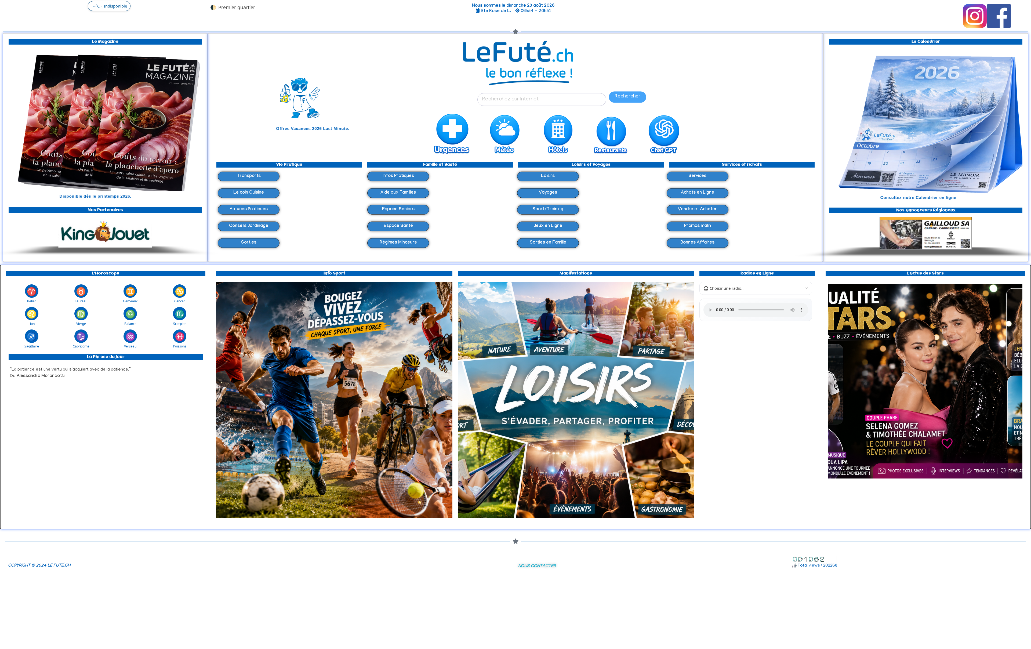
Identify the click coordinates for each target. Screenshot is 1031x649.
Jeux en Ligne (548, 226)
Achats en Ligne (697, 192)
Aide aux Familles (398, 192)
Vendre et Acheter (697, 209)
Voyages (548, 192)
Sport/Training (547, 209)
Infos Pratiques (398, 176)
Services (697, 176)
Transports (249, 176)
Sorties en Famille (548, 242)
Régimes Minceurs (398, 242)
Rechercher (627, 97)
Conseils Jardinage (248, 226)
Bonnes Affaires (697, 242)
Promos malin (697, 226)
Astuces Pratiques (249, 209)
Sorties (248, 242)
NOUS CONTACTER (537, 566)
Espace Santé (398, 226)
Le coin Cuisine (248, 192)
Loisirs (548, 176)
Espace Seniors (398, 209)
